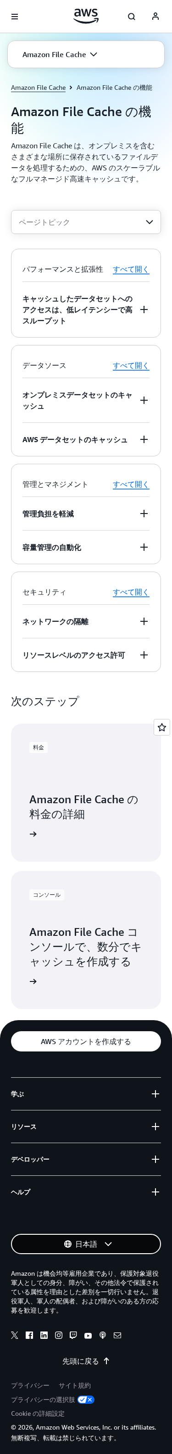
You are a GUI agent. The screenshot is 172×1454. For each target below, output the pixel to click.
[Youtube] (88, 1336)
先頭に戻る (80, 1361)
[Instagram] (58, 1336)
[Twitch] (73, 1336)
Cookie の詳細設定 (38, 1413)
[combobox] (86, 222)
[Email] (117, 1336)
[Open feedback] (162, 727)
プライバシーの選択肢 (43, 1399)
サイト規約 (75, 1385)
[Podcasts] (102, 1336)
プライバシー (30, 1385)
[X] (14, 1336)
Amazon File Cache (38, 87)
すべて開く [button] (131, 269)
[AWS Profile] (155, 16)
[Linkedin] (44, 1336)
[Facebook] (29, 1336)
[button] (60, 54)
